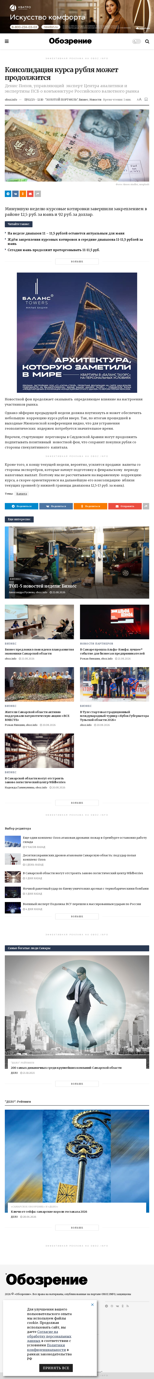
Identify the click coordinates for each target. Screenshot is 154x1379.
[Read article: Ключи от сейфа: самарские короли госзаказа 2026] (77, 1161)
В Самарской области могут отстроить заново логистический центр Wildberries (35, 780)
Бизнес (83, 99)
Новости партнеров (96, 644)
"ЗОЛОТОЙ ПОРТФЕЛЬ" (61, 99)
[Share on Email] (30, 194)
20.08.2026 (49, 724)
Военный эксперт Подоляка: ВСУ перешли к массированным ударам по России (82, 904)
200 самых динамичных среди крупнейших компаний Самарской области (66, 1068)
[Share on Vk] (15, 194)
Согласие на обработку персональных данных (49, 1336)
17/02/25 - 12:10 (33, 99)
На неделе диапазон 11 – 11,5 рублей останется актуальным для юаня (66, 233)
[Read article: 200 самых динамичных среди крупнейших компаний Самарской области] (77, 1012)
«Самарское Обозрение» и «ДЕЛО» (34, 1207)
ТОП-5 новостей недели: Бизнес (42, 586)
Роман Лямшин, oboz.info (96, 658)
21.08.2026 (58, 592)
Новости (95, 99)
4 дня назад (33, 909)
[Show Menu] (7, 41)
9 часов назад (35, 847)
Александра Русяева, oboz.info (28, 592)
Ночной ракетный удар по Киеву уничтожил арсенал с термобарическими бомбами (86, 888)
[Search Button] (147, 41)
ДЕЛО (14, 1072)
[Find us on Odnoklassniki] (123, 1306)
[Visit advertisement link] (77, 16)
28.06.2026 (29, 1216)
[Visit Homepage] (70, 41)
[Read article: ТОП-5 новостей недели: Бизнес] (77, 562)
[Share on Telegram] (8, 194)
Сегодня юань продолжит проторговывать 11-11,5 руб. (54, 250)
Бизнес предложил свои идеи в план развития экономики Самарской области (39, 651)
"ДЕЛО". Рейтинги (22, 1063)
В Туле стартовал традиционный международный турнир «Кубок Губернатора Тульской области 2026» (114, 716)
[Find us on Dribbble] (112, 1306)
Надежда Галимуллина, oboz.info (26, 787)
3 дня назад (33, 878)
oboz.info (11, 99)
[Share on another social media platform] (37, 194)
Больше (77, 261)
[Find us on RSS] (128, 1306)
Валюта (21, 493)
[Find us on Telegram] (106, 1306)
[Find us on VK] (117, 1306)
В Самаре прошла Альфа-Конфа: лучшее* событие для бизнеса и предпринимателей (112, 651)
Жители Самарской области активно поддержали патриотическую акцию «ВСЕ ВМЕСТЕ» (37, 716)
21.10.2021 (28, 1072)
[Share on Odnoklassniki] (23, 194)
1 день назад (34, 864)
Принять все (56, 1368)
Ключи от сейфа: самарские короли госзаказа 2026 (49, 1211)
